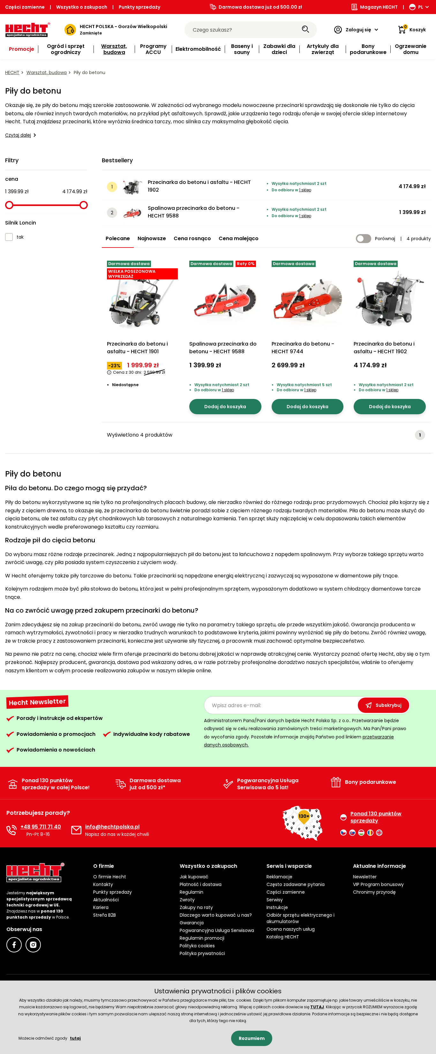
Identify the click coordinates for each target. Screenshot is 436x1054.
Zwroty (187, 900)
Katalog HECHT (283, 937)
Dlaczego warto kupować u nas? (216, 915)
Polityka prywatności (202, 953)
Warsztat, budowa (46, 72)
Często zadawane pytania (296, 884)
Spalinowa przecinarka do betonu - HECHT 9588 (193, 211)
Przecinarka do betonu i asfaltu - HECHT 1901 (137, 347)
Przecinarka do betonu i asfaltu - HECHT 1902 (199, 186)
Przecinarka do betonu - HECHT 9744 (303, 347)
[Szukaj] (305, 29)
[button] (131, 866)
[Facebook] (14, 944)
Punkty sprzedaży (139, 7)
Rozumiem (252, 1038)
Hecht (12, 72)
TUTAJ (317, 1007)
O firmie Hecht (109, 877)
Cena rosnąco (192, 238)
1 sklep (305, 190)
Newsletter (365, 877)
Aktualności (106, 900)
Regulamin (191, 892)
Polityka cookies (197, 946)
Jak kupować (194, 877)
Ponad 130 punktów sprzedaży (376, 817)
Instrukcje (277, 907)
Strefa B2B (104, 915)
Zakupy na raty (196, 907)
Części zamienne (25, 7)
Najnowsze (152, 238)
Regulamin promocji (202, 938)
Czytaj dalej (18, 135)
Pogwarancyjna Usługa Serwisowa (217, 930)
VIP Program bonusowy (378, 884)
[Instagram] (33, 944)
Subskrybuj (389, 705)
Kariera (101, 907)
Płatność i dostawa (201, 884)
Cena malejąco (239, 238)
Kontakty (103, 884)
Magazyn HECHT (379, 7)
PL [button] (420, 7)
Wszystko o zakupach (81, 7)
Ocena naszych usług (291, 929)
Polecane (118, 238)
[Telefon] (11, 830)
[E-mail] (76, 830)
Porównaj (385, 238)
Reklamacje (279, 877)
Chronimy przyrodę (374, 892)
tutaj (75, 1038)
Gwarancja (192, 923)
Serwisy (275, 900)
